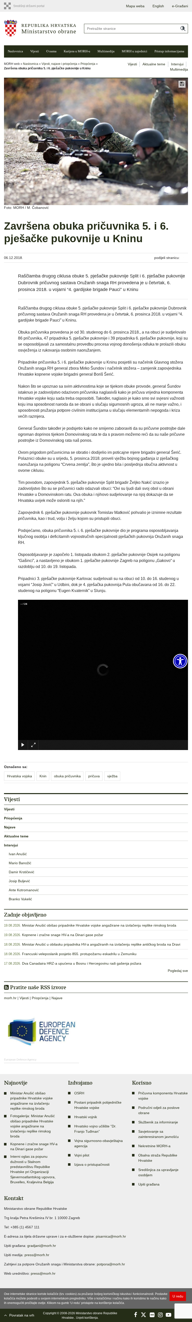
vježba (112, 776)
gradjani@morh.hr (41, 1246)
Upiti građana (149, 1184)
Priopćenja (87, 64)
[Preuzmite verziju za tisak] (182, 84)
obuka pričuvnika (67, 776)
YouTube (169, 1314)
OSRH (79, 1093)
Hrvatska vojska (19, 776)
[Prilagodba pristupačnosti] (180, 661)
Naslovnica (15, 51)
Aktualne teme (153, 64)
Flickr (152, 1314)
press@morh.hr (36, 1255)
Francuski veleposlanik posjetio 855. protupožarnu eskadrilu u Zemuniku (79, 954)
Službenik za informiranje (158, 1122)
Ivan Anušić (18, 854)
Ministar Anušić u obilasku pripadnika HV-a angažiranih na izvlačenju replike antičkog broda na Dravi (101, 944)
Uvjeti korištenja (87, 1317)
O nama (51, 51)
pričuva (94, 776)
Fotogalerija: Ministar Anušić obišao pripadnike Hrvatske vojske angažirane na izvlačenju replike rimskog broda (32, 1126)
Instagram (160, 1314)
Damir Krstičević (21, 872)
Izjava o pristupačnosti (92, 1164)
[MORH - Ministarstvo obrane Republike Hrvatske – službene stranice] (40, 28)
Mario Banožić (20, 863)
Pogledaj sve (178, 971)
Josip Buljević (19, 881)
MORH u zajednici (134, 51)
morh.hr (10, 998)
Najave (10, 827)
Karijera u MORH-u (77, 51)
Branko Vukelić (20, 899)
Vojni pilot (81, 1155)
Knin (43, 776)
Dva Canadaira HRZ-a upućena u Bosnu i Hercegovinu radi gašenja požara (81, 963)
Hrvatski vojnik (85, 1117)
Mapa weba (135, 6)
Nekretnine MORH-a (154, 1146)
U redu (177, 1296)
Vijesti (34, 51)
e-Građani (180, 6)
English (158, 6)
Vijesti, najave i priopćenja (59, 64)
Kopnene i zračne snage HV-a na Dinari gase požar (62, 935)
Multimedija (106, 51)
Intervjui (177, 64)
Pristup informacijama (169, 51)
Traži (183, 28)
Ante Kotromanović (24, 890)
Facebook (135, 1314)
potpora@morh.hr (111, 1264)
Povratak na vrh (21, 1315)
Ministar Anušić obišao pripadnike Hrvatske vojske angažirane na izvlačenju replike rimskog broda (99, 925)
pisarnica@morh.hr (111, 1236)
